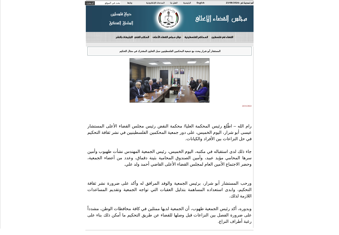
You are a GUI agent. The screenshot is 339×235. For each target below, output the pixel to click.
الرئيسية (187, 3)
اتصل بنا (173, 3)
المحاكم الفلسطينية (196, 36)
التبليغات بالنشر (124, 36)
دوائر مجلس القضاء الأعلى (167, 36)
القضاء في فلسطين (222, 36)
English (200, 3)
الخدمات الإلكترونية (155, 3)
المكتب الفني (141, 36)
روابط (129, 3)
